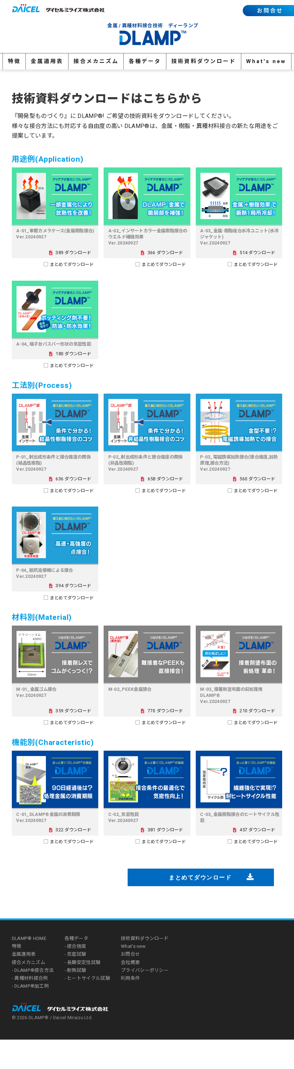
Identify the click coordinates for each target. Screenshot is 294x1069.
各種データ (145, 61)
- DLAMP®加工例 (30, 986)
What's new (266, 61)
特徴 (14, 61)
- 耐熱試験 (75, 970)
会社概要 (130, 962)
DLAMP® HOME (29, 938)
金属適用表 (47, 61)
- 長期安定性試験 (83, 962)
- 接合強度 (75, 946)
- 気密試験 (75, 954)
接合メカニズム (96, 61)
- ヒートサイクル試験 (87, 978)
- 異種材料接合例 (30, 978)
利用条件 (130, 978)
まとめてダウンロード (72, 264)
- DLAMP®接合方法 (33, 970)
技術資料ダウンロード (203, 61)
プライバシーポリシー (145, 970)
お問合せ (270, 11)
